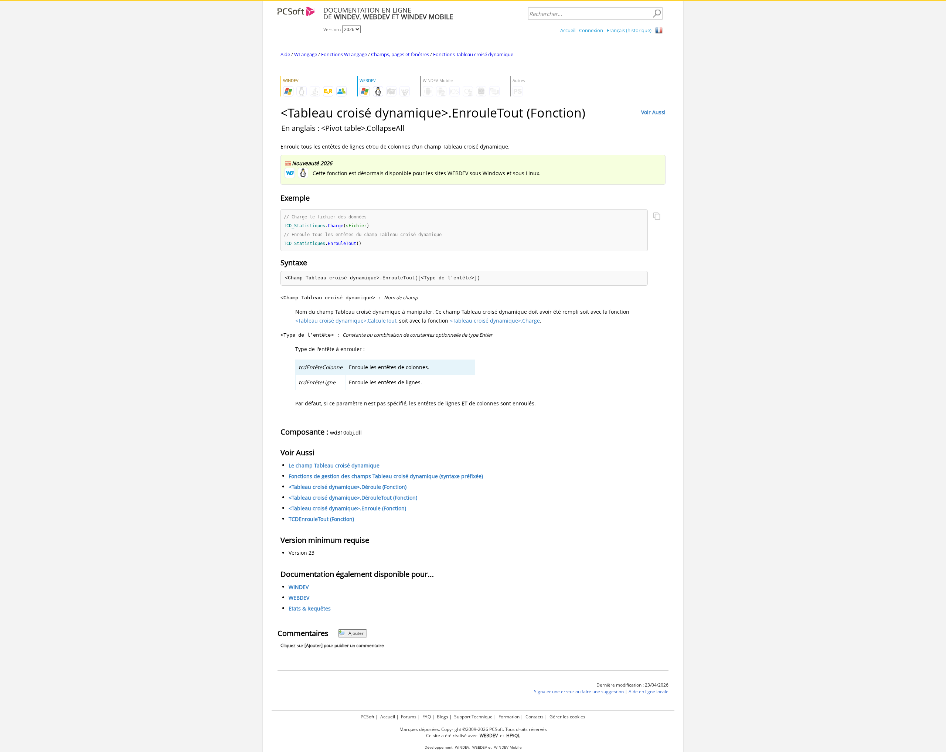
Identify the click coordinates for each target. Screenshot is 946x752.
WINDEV (299, 587)
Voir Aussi (653, 112)
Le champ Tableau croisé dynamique (334, 465)
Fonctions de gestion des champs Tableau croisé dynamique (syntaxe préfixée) (386, 476)
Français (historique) (629, 30)
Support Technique (473, 717)
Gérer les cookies (567, 717)
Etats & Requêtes (310, 608)
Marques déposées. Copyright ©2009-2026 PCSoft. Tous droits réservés (473, 729)
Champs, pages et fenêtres (400, 54)
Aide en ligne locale (648, 691)
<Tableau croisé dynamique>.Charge (495, 320)
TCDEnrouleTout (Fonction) (321, 519)
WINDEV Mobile (508, 747)
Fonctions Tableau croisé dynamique (473, 54)
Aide (285, 54)
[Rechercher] (656, 13)
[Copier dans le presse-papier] (657, 217)
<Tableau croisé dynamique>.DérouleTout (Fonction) (353, 497)
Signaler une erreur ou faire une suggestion (579, 691)
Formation (509, 717)
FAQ (426, 717)
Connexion (591, 30)
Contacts (534, 717)
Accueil (567, 30)
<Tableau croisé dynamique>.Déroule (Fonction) (347, 486)
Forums (408, 717)
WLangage (305, 54)
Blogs (442, 717)
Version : (332, 29)
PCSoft (367, 717)
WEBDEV (299, 597)
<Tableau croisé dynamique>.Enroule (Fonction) (347, 508)
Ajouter (356, 633)
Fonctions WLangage (344, 54)
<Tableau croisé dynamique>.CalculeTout (346, 320)
